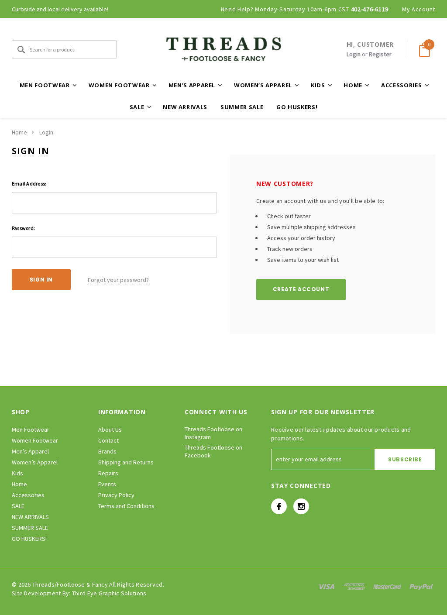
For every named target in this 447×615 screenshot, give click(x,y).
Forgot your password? (118, 280)
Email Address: (29, 183)
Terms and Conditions (126, 506)
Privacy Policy (116, 495)
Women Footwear (35, 440)
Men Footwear (30, 429)
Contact (108, 440)
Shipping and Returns (126, 462)
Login (354, 54)
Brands (107, 451)
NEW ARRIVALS (185, 107)
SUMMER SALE (241, 107)
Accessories (28, 495)
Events (107, 484)
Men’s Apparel (30, 451)
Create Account (301, 289)
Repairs (108, 473)
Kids (17, 473)
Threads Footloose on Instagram (213, 433)
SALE (18, 506)
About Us (110, 429)
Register (380, 54)
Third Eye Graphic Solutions (109, 593)
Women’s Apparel (35, 462)
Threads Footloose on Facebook (213, 451)
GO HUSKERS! (296, 107)
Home (19, 132)
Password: (23, 228)
